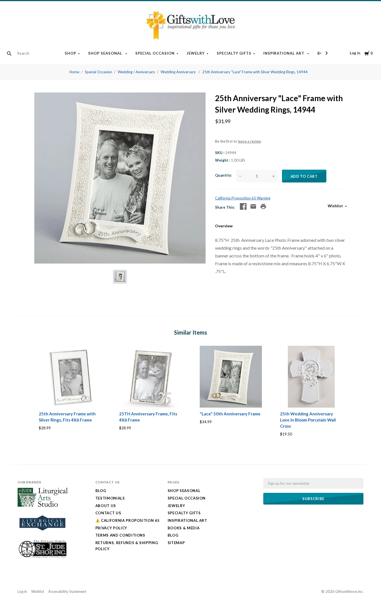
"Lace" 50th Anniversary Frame (230, 413)
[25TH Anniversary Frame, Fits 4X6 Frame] (150, 377)
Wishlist (336, 206)
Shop (70, 53)
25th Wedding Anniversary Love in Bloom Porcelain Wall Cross (308, 419)
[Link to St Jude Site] (43, 557)
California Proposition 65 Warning (242, 198)
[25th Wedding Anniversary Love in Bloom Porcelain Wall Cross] (311, 377)
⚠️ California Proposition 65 (127, 520)
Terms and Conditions (120, 535)
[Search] (9, 53)
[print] (263, 206)
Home (74, 72)
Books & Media (183, 528)
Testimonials (110, 498)
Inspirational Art (284, 53)
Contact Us (108, 513)
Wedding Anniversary (179, 72)
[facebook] (243, 206)
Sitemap (176, 542)
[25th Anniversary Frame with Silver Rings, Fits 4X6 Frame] (70, 377)
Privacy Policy (111, 528)
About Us (105, 505)
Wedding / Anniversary (136, 72)
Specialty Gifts (234, 53)
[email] (253, 206)
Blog (100, 490)
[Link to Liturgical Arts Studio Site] (43, 505)
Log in (355, 53)
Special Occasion (155, 53)
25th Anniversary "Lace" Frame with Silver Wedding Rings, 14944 (255, 72)
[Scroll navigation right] (326, 53)
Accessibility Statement (67, 591)
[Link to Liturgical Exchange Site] (43, 534)
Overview (224, 225)
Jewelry (196, 53)
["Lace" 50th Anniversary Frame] (231, 377)
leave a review (249, 141)
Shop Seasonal (105, 53)
